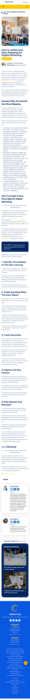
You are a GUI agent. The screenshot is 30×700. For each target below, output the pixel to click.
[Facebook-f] (11, 620)
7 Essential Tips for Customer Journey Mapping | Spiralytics (14, 246)
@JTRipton (13, 533)
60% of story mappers (18, 220)
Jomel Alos (20, 63)
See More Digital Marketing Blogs (14, 12)
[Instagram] (19, 620)
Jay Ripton (10, 63)
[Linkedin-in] (13, 620)
